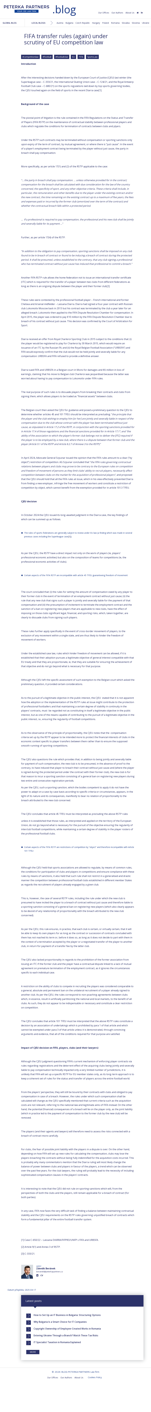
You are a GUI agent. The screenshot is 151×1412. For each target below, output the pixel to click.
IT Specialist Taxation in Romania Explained (57, 1342)
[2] (108, 286)
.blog (64, 9)
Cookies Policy (95, 1377)
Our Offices (103, 12)
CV (41, 1275)
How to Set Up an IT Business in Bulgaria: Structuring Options (67, 1315)
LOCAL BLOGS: (39, 22)
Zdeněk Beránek (45, 1268)
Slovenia (136, 22)
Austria (60, 22)
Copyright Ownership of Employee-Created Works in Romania (67, 1328)
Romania (115, 22)
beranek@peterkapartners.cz (49, 1271)
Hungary (96, 22)
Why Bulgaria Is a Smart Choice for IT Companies (60, 1321)
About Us (129, 12)
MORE (33, 1352)
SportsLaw (92, 56)
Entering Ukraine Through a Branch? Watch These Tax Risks (66, 1335)
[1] (100, 90)
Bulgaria (69, 22)
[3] (69, 536)
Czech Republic (83, 22)
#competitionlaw (30, 56)
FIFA (81, 56)
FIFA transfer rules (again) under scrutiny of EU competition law (66, 39)
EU (73, 56)
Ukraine (145, 22)
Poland (105, 22)
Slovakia (126, 22)
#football (47, 56)
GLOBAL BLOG (10, 22)
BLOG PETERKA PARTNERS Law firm (26, 10)
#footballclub (61, 56)
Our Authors (117, 12)
